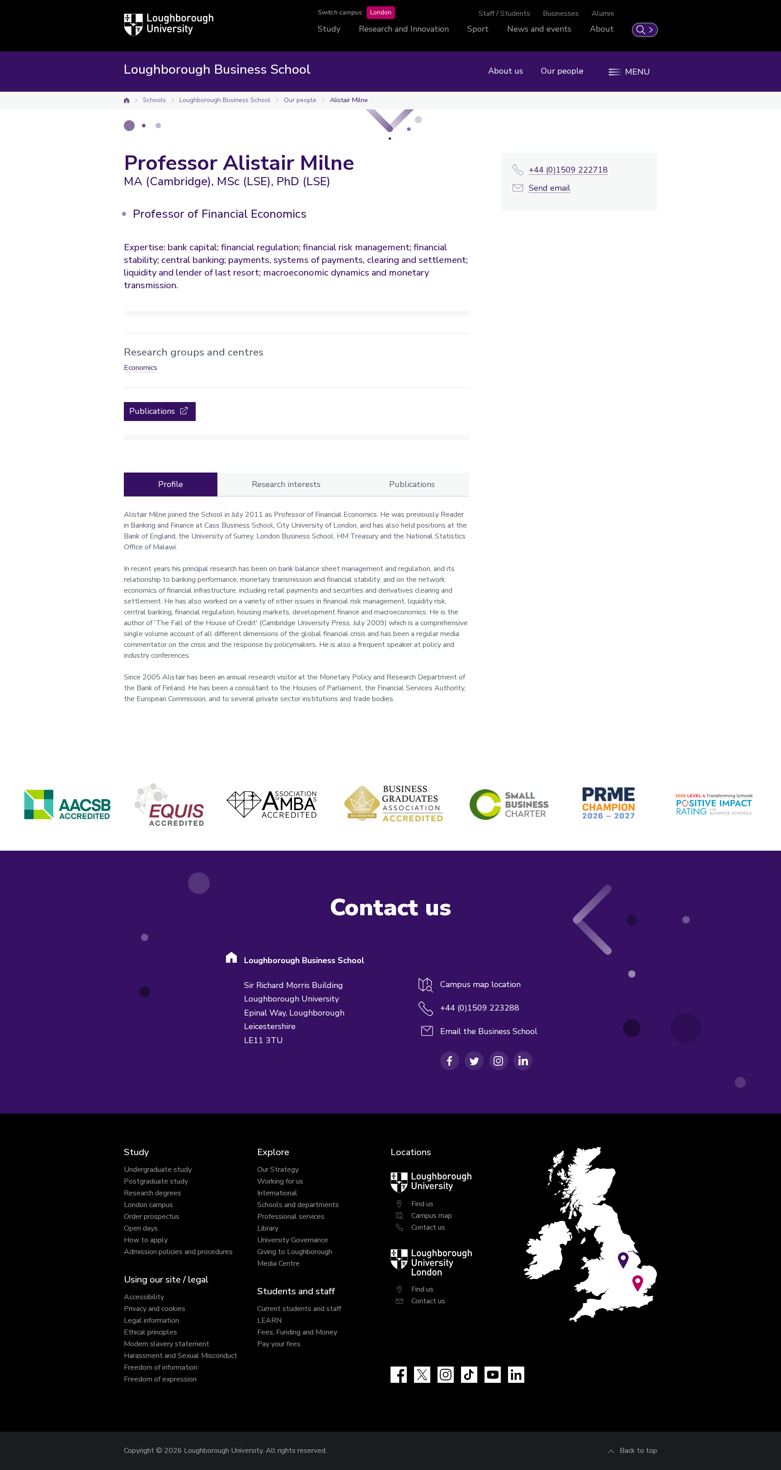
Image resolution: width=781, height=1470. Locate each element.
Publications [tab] (412, 484)
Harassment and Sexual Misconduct (180, 1356)
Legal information (151, 1320)
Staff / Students (504, 14)
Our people (562, 71)
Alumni (603, 14)
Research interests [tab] (286, 484)
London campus (148, 1205)
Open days (141, 1228)
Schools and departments (298, 1205)
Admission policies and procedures (178, 1252)
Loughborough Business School (224, 100)
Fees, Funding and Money (297, 1332)
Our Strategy (278, 1170)
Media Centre (278, 1264)
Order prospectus (151, 1217)
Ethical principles (150, 1332)
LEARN (269, 1320)
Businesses (561, 14)
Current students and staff (299, 1309)
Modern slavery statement (166, 1344)
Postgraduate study (156, 1181)
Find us (422, 1204)
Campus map (431, 1216)
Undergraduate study (158, 1170)
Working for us (280, 1181)
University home (126, 100)
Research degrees (152, 1193)
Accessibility (144, 1297)
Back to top (638, 1451)
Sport (478, 28)
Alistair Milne (349, 100)
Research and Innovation (404, 28)
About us (505, 71)
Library (267, 1228)
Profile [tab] (170, 484)
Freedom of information (161, 1367)
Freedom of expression (160, 1379)
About (602, 28)
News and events (539, 28)
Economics (140, 368)
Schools (154, 100)
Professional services (291, 1217)
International (277, 1193)
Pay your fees (279, 1344)
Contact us (428, 1227)
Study (329, 28)
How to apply (146, 1240)
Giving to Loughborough (294, 1252)
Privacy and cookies (154, 1309)
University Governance (292, 1240)
